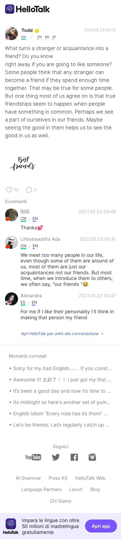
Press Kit (58, 478)
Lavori (75, 489)
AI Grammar (28, 478)
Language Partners (41, 489)
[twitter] (56, 457)
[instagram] (92, 457)
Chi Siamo (60, 501)
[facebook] (74, 457)
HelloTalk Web (90, 478)
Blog (95, 489)
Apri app (101, 526)
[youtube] (33, 457)
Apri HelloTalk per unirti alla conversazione (59, 333)
